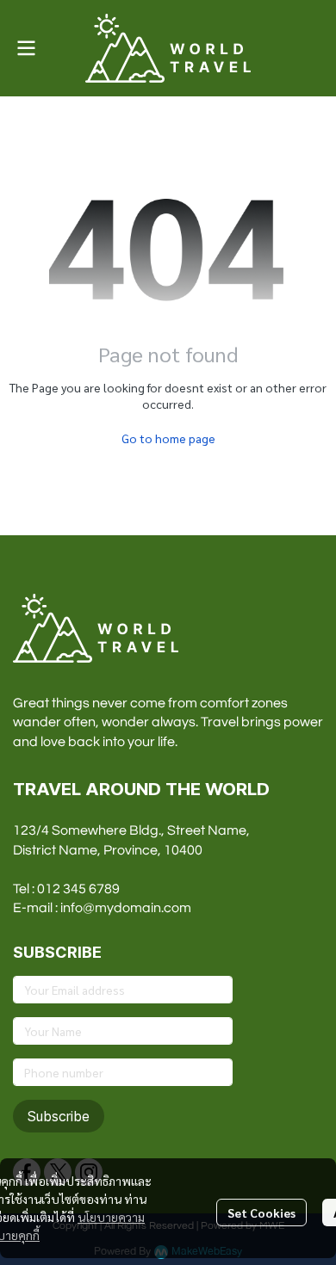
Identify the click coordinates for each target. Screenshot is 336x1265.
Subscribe (59, 1116)
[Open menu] (26, 48)
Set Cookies (261, 1212)
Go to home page (168, 438)
